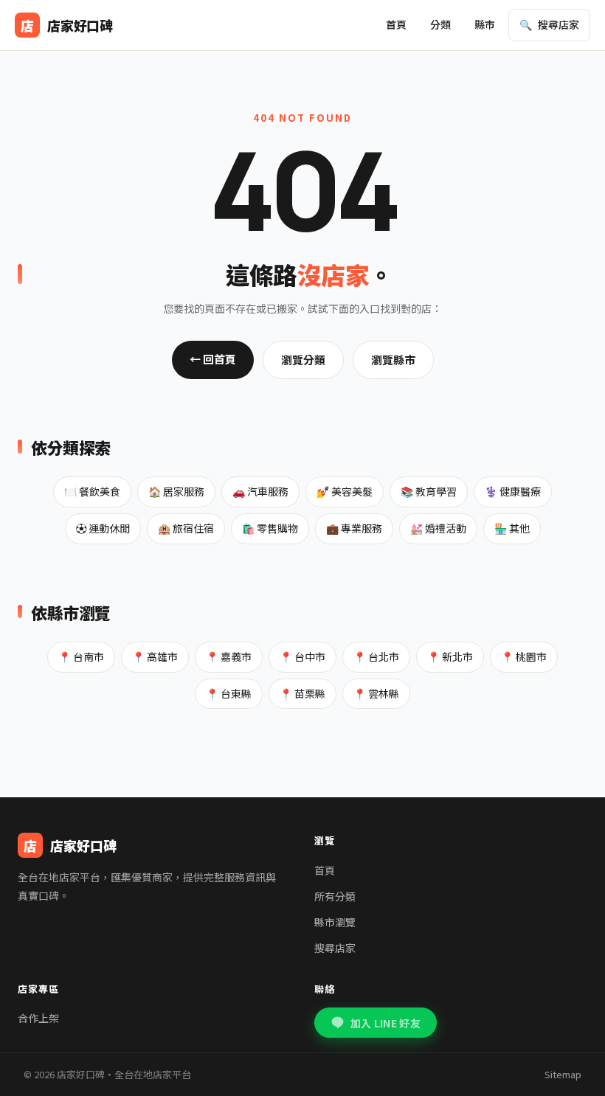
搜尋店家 (335, 947)
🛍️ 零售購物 (270, 528)
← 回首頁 (213, 359)
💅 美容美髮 (345, 491)
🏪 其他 (512, 528)
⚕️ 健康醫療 (513, 491)
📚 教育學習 (429, 491)
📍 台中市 (302, 656)
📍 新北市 (450, 656)
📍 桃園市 (524, 656)
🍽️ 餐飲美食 (92, 491)
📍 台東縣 (229, 693)
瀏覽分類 (303, 359)
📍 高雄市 (155, 656)
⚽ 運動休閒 (103, 528)
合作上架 (38, 1017)
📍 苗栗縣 (302, 693)
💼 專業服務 (354, 528)
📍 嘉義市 (229, 656)
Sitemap (562, 1074)
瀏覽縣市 (393, 359)
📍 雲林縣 (376, 693)
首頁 (396, 24)
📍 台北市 (376, 656)
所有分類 (335, 896)
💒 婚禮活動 (438, 528)
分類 (440, 24)
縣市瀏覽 (335, 922)
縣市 (484, 24)
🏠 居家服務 (176, 491)
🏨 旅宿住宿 (186, 528)
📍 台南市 (81, 656)
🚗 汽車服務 (260, 491)
